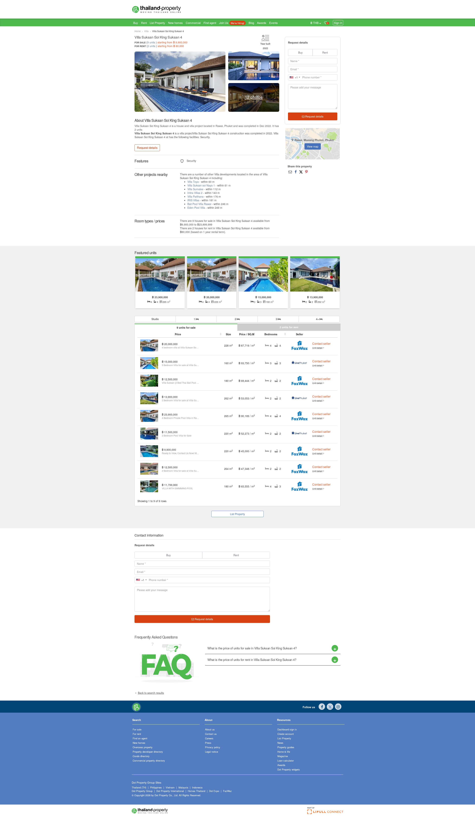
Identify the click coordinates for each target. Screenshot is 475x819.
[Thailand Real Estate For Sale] (136, 706)
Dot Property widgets (288, 769)
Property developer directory (148, 751)
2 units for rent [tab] (289, 327)
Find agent (210, 23)
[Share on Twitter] (301, 171)
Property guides (285, 747)
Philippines (156, 787)
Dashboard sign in (287, 729)
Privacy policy (212, 747)
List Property (157, 23)
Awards (261, 23)
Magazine (282, 756)
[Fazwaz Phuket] (299, 345)
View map (312, 146)
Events (273, 23)
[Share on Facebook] (296, 171)
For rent (137, 734)
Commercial (193, 23)
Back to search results (151, 693)
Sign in (338, 23)
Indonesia (197, 787)
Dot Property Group (142, 791)
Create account (285, 734)
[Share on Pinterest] (306, 171)
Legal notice (211, 751)
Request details (313, 116)
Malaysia (183, 787)
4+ (318, 319)
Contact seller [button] (321, 343)
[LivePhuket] (299, 363)
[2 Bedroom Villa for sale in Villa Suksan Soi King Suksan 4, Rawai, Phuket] (315, 274)
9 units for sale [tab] (186, 327)
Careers (209, 738)
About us (210, 729)
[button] (166, 721)
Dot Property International (170, 791)
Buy (135, 23)
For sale (137, 729)
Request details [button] (147, 147)
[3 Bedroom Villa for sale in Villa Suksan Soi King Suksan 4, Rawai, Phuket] (263, 274)
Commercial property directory (149, 760)
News (280, 742)
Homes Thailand (196, 791)
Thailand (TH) (139, 787)
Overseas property (143, 747)
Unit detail (317, 347)
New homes (175, 23)
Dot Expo (214, 791)
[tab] (272, 648)
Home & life (283, 751)
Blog (251, 23)
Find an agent (140, 738)
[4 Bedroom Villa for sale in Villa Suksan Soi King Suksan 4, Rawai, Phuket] (160, 274)
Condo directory (141, 756)
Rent (144, 23)
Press (208, 742)
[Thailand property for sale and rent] (165, 9)
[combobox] (294, 77)
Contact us (211, 734)
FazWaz (227, 791)
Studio (155, 319)
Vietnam (170, 787)
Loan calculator (285, 760)
